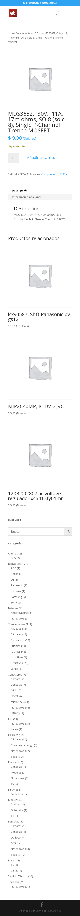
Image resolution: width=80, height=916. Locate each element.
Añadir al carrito (41, 157)
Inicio (11, 33)
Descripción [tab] (20, 190)
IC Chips (38, 33)
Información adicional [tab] (26, 197)
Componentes (24, 33)
